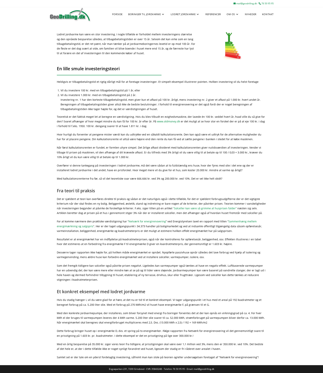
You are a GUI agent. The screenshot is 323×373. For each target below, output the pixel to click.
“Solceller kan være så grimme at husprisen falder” (205, 208)
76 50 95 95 (267, 3)
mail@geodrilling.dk (246, 3)
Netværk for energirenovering (147, 221)
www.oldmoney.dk (168, 121)
